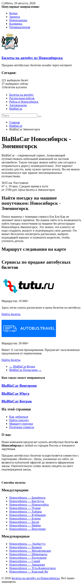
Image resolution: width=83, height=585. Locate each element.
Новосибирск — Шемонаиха (28, 554)
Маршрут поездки (21, 423)
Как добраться (18, 416)
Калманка (15, 23)
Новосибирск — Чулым (25, 508)
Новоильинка (18, 20)
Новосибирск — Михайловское (30, 550)
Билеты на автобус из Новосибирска (32, 58)
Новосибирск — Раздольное (28, 557)
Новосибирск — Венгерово (27, 529)
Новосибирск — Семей (24, 561)
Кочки (13, 13)
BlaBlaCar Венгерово (19, 386)
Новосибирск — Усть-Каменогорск (32, 568)
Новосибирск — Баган (24, 522)
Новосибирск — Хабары (25, 511)
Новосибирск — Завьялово (27, 564)
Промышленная (19, 27)
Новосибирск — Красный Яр (28, 571)
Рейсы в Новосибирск (23, 101)
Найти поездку (19, 420)
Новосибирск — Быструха (26, 501)
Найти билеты (11, 314)
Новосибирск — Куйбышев (27, 515)
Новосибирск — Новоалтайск (29, 504)
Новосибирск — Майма (25, 525)
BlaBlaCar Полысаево (25, 370)
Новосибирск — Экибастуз (27, 543)
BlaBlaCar (15, 108)
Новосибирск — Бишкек (25, 547)
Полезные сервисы (21, 427)
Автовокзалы (18, 105)
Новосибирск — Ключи (25, 518)
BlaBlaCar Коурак (17, 401)
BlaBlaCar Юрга (15, 393)
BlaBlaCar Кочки (22, 366)
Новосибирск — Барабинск (27, 497)
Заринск (14, 16)
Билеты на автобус (21, 94)
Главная (14, 122)
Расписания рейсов (22, 98)
